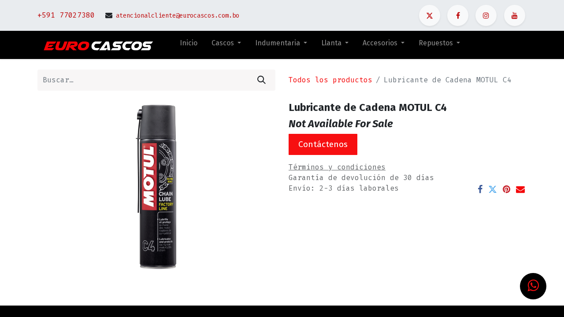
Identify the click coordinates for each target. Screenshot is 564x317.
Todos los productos (330, 80)
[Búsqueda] (261, 80)
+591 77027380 (66, 15)
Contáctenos (323, 144)
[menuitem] (188, 45)
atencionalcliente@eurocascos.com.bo (177, 15)
